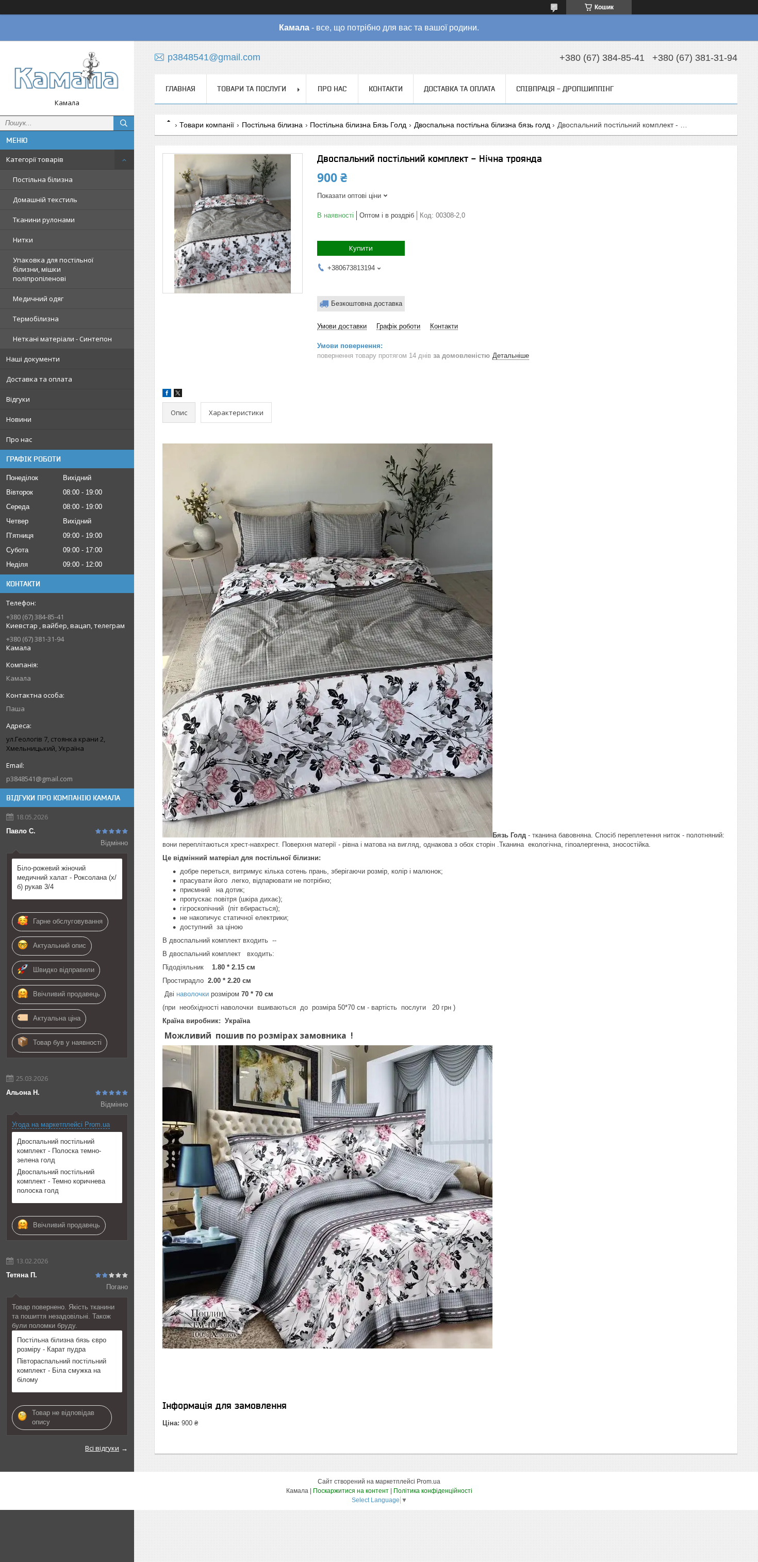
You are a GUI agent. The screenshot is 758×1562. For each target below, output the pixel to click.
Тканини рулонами (44, 219)
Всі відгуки (102, 1448)
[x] (178, 395)
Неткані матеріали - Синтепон (62, 338)
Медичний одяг (38, 298)
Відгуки (18, 399)
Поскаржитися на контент (351, 1490)
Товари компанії (206, 125)
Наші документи (33, 359)
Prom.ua (428, 1481)
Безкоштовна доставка (366, 303)
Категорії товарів (34, 159)
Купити (361, 248)
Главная (180, 89)
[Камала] (67, 73)
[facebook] (166, 395)
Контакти (386, 89)
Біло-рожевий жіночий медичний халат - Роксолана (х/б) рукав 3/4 (67, 877)
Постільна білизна (43, 179)
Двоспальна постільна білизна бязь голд (482, 125)
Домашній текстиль (45, 199)
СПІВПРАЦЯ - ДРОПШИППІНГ (565, 89)
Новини (18, 419)
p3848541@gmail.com (39, 778)
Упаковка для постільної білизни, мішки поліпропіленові (53, 269)
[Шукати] (123, 123)
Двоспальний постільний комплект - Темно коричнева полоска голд (61, 1181)
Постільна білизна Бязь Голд (358, 125)
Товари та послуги (251, 89)
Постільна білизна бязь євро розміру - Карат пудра (61, 1344)
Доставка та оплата (39, 379)
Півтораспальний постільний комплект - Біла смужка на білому (61, 1370)
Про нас (19, 439)
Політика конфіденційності (432, 1490)
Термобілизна (36, 318)
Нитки (23, 239)
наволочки (192, 994)
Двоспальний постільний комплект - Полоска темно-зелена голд (59, 1151)
